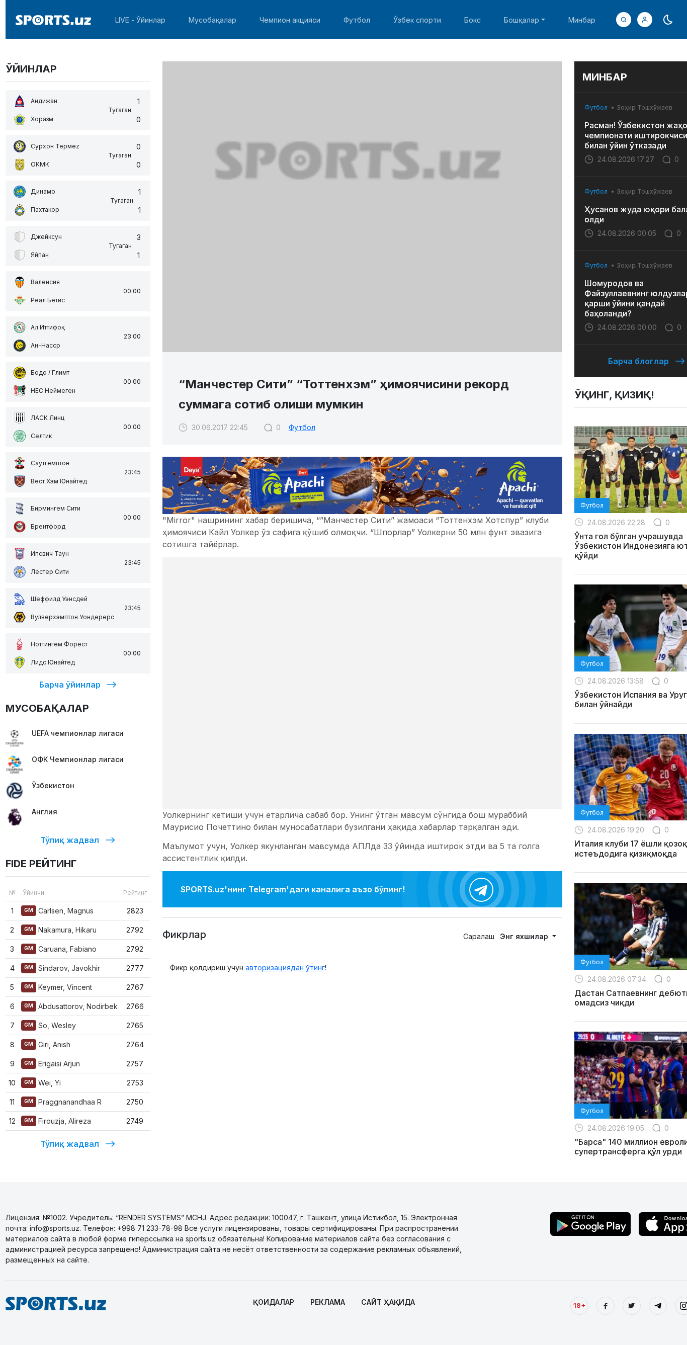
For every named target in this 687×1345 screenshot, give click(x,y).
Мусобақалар (212, 20)
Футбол (356, 20)
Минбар (581, 20)
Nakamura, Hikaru (60, 930)
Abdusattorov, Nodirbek (71, 1006)
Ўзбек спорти (417, 20)
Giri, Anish (47, 1044)
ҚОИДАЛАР (273, 1302)
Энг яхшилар (525, 936)
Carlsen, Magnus (59, 910)
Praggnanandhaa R (63, 1102)
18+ (579, 1305)
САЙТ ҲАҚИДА (388, 1302)
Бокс (472, 20)
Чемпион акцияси (290, 20)
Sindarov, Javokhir (62, 968)
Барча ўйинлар (70, 685)
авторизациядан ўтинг (285, 967)
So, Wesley (50, 1025)
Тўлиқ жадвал (69, 840)
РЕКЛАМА (327, 1302)
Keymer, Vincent (58, 987)
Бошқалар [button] (521, 20)
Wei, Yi (42, 1082)
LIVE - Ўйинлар (140, 20)
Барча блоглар (638, 361)
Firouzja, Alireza (57, 1121)
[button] (644, 19)
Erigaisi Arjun (52, 1063)
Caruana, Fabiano (60, 949)
